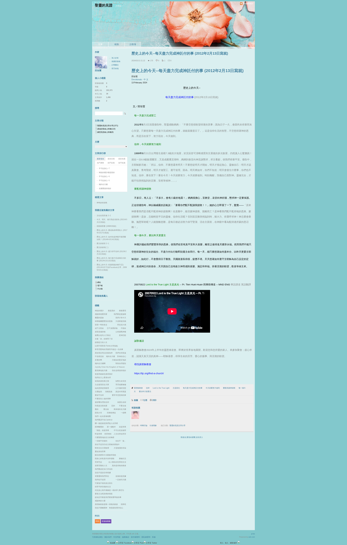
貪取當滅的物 (100, 332)
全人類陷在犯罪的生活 (117, 462)
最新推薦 (121, 159)
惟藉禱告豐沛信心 (116, 508)
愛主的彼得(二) (102, 247)
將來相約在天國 (120, 409)
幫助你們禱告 (120, 363)
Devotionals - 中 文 (139, 79)
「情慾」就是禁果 (102, 430)
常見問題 (116, 537)
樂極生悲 (122, 459)
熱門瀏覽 (100, 163)
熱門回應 (111, 163)
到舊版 (118, 6)
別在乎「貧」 (120, 441)
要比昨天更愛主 (145, 391)
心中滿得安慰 (120, 388)
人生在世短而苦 (120, 434)
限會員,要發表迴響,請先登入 (192, 437)
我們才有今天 (120, 318)
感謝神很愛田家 (101, 314)
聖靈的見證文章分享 (177, 425)
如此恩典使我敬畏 (102, 388)
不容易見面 (99, 356)
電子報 (100, 286)
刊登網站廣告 (97, 537)
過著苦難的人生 (101, 466)
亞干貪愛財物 (112, 328)
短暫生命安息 (120, 381)
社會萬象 (153, 425)
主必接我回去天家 (102, 385)
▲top (253, 534)
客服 (154, 537)
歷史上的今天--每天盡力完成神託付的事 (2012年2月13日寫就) (187, 70)
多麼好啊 (98, 360)
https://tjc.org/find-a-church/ (149, 373)
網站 (99, 282)
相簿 (116, 44)
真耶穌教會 (138, 388)
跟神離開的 (99, 427)
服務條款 (125, 537)
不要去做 (122, 406)
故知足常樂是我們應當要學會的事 (108, 497)
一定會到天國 (120, 480)
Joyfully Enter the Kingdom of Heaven (110, 367)
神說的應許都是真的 (107, 172)
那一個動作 (111, 427)
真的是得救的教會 (119, 466)
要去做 (106, 409)
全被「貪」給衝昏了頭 (104, 339)
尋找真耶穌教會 (142, 364)
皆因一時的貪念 (101, 325)
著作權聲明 (135, 537)
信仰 (148, 388)
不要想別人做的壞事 (103, 399)
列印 (154, 400)
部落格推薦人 (101, 296)
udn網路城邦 (248, 4)
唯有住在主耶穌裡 (102, 448)
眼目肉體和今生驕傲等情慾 (105, 455)
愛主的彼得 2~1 (103, 243)
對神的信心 (121, 356)
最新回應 (111, 159)
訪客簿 (133, 44)
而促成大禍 (121, 325)
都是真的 (111, 311)
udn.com (251, 537)
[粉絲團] (108, 542)
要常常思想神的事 (119, 395)
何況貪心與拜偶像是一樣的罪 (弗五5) (109, 490)
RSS (97, 521)
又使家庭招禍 (120, 321)
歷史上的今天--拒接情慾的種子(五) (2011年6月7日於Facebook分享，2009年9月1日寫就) (112, 267)
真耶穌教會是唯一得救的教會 (106, 504)
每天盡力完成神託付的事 (192, 388)
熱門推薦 (121, 163)
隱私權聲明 (146, 537)
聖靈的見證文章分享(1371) (107, 126)
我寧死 (123, 504)
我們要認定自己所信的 (104, 469)
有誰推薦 (135, 408)
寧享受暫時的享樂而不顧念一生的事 (109, 349)
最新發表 (100, 159)
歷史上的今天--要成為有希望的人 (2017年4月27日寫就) (112, 231)
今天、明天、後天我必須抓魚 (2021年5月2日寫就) (112, 220)
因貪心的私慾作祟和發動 (104, 459)
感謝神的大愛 (100, 501)
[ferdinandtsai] (135, 415)
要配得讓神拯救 (229, 388)
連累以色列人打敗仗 (103, 335)
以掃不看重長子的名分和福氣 (106, 346)
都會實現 (122, 311)
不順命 (123, 328)
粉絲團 (112, 543)
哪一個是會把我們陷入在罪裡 (106, 423)
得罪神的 (107, 434)
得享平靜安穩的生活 (103, 487)
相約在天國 (103, 184)
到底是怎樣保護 (101, 406)
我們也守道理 (100, 480)
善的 (96, 409)
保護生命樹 (121, 402)
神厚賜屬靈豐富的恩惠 (104, 321)
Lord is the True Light (161, 388)
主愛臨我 (98, 392)
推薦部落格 (116, 61)
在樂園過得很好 (105, 188)
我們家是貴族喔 (120, 314)
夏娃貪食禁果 (100, 451)
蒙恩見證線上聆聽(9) (105, 132)
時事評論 (143, 425)
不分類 (100, 289)
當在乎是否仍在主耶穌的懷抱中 (107, 444)
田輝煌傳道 (111, 413)
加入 (226, 543)
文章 (100, 44)
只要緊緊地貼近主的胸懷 (104, 437)
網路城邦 (233, 543)
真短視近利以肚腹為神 (104, 353)
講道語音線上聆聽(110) (106, 129)
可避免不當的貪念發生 (104, 483)
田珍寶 (98, 70)
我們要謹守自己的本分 (104, 420)
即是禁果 (98, 434)
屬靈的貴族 (99, 318)
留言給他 (115, 68)
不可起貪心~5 (104, 180)
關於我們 (108, 537)
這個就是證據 (120, 476)
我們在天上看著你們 (103, 378)
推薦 (136, 400)
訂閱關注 (115, 65)
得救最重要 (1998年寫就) (106, 226)
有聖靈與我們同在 (102, 476)
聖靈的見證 (104, 5)
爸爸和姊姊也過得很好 (104, 374)
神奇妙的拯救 (102, 203)
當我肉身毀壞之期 (102, 381)
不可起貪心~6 (104, 176)
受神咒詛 (98, 462)
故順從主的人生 (101, 342)
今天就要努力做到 (213, 388)
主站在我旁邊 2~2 (104, 216)
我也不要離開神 (101, 508)
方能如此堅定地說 (119, 360)
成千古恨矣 (99, 328)
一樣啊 (123, 413)
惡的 (113, 406)
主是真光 (176, 388)
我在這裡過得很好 (119, 370)
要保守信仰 (99, 395)
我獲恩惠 (108, 392)
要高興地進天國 (101, 370)
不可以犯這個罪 (120, 430)
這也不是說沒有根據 (103, 473)
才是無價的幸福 (120, 448)
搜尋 (125, 113)
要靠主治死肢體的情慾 (104, 494)
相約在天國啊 (100, 363)
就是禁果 (122, 427)
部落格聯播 (106, 521)
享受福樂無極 (120, 385)
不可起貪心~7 (104, 168)
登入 (222, 543)
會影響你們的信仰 (102, 402)
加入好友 (115, 58)
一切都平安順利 (101, 441)
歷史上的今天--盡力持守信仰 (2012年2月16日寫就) (111, 252)
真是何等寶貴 (120, 392)
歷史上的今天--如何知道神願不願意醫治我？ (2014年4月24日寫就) (111, 238)
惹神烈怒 (122, 335)
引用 (145, 400)
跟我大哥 (98, 413)
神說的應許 (99, 311)
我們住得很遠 (120, 353)
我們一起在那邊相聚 (103, 416)
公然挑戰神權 (120, 332)
